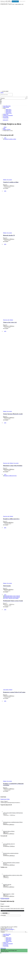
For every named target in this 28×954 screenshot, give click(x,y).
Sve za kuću (5, 116)
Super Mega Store (7, 106)
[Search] (26, 97)
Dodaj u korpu (7, 187)
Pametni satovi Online (5, 799)
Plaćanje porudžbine (9, 929)
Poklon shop (5, 114)
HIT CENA (5, 598)
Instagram (7, 898)
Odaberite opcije (7, 523)
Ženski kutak (5, 117)
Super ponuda (6, 107)
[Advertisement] (14, 15)
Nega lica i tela (6, 319)
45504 (2, 915)
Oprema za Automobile (8, 115)
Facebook (3, 898)
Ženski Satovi (8, 110)
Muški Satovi (8, 109)
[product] (15, 809)
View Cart (3, 929)
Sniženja (5, 120)
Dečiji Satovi (8, 111)
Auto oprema (6, 689)
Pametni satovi (9, 113)
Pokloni (4, 179)
